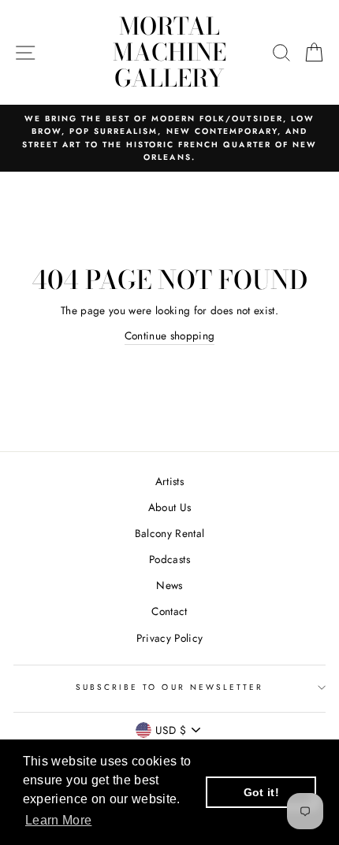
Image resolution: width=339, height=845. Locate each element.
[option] (169, 138)
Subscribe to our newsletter (170, 687)
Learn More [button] (58, 820)
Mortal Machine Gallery (169, 52)
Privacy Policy (169, 638)
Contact (169, 611)
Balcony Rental (170, 533)
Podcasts (169, 559)
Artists (169, 481)
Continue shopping (170, 335)
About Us (170, 507)
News (169, 585)
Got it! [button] (261, 792)
